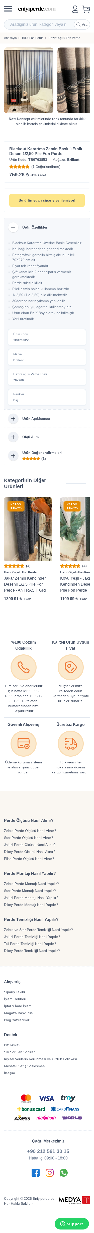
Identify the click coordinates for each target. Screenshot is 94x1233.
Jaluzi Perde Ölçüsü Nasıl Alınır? (30, 845)
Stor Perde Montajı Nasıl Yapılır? (30, 891)
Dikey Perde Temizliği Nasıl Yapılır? (32, 951)
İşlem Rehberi (15, 999)
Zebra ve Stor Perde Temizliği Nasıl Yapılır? (38, 930)
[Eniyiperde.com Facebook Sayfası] (36, 1173)
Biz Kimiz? (12, 1045)
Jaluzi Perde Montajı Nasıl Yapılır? (31, 898)
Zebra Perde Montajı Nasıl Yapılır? (31, 884)
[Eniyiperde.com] (43, 9)
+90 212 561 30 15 (48, 1151)
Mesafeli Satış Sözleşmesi (24, 1066)
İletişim (9, 1073)
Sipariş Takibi (14, 992)
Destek (10, 1035)
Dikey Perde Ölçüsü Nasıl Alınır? (29, 852)
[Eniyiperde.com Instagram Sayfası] (50, 1173)
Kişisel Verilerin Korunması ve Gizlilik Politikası (40, 1059)
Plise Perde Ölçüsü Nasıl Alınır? (29, 859)
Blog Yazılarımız (17, 1020)
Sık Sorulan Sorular (19, 1052)
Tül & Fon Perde (33, 38)
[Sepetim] (86, 9)
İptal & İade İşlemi (18, 1006)
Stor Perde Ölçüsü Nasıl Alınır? (28, 838)
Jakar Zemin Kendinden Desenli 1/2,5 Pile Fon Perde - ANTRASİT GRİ (25, 584)
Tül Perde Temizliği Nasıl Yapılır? (30, 944)
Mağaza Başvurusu (19, 1013)
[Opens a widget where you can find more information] (71, 1224)
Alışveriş (12, 982)
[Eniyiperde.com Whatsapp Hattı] (64, 1173)
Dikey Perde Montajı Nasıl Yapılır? (31, 905)
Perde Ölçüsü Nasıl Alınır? (29, 820)
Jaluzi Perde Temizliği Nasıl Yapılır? (32, 937)
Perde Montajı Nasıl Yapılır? (30, 873)
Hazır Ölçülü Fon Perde (64, 38)
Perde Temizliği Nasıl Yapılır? (31, 919)
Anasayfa (10, 38)
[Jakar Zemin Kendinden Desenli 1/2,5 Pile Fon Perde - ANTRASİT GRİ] (28, 529)
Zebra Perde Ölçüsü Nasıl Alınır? (30, 831)
